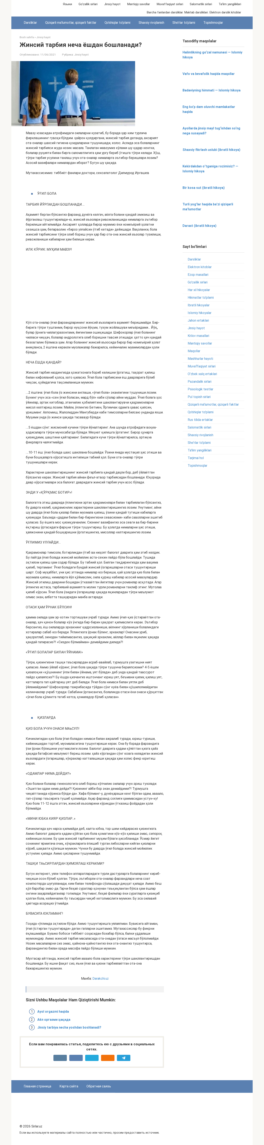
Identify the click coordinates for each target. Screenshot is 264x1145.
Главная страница (37, 1086)
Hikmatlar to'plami (201, 298)
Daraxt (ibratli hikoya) (199, 226)
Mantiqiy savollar (138, 4)
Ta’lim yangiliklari (230, 4)
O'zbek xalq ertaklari (202, 374)
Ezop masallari (198, 275)
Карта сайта (68, 1086)
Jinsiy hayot (112, 4)
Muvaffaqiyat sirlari (170, 4)
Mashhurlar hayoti (200, 359)
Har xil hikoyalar (199, 290)
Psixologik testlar (200, 389)
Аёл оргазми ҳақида (53, 1020)
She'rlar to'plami (199, 443)
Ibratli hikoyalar (199, 305)
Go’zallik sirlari (88, 4)
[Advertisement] (95, 286)
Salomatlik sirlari (201, 4)
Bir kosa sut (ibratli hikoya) (204, 188)
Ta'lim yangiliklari (199, 450)
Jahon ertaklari (198, 320)
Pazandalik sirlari (199, 382)
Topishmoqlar (213, 23)
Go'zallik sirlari (197, 282)
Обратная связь (98, 1086)
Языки (67, 4)
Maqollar (194, 351)
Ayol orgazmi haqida (53, 1012)
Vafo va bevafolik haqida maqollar (209, 74)
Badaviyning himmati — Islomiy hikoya (211, 90)
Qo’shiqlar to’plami (117, 23)
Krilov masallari (198, 336)
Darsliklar (30, 23)
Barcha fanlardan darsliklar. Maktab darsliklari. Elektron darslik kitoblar (194, 12)
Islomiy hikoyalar (199, 313)
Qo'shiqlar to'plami (200, 412)
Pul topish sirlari (199, 397)
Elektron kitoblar (200, 267)
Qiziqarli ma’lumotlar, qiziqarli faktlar (70, 23)
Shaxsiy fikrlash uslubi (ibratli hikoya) (211, 150)
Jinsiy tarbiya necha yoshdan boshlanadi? (69, 1027)
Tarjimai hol (196, 458)
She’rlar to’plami (183, 23)
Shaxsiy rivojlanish (151, 23)
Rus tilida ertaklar (200, 420)
